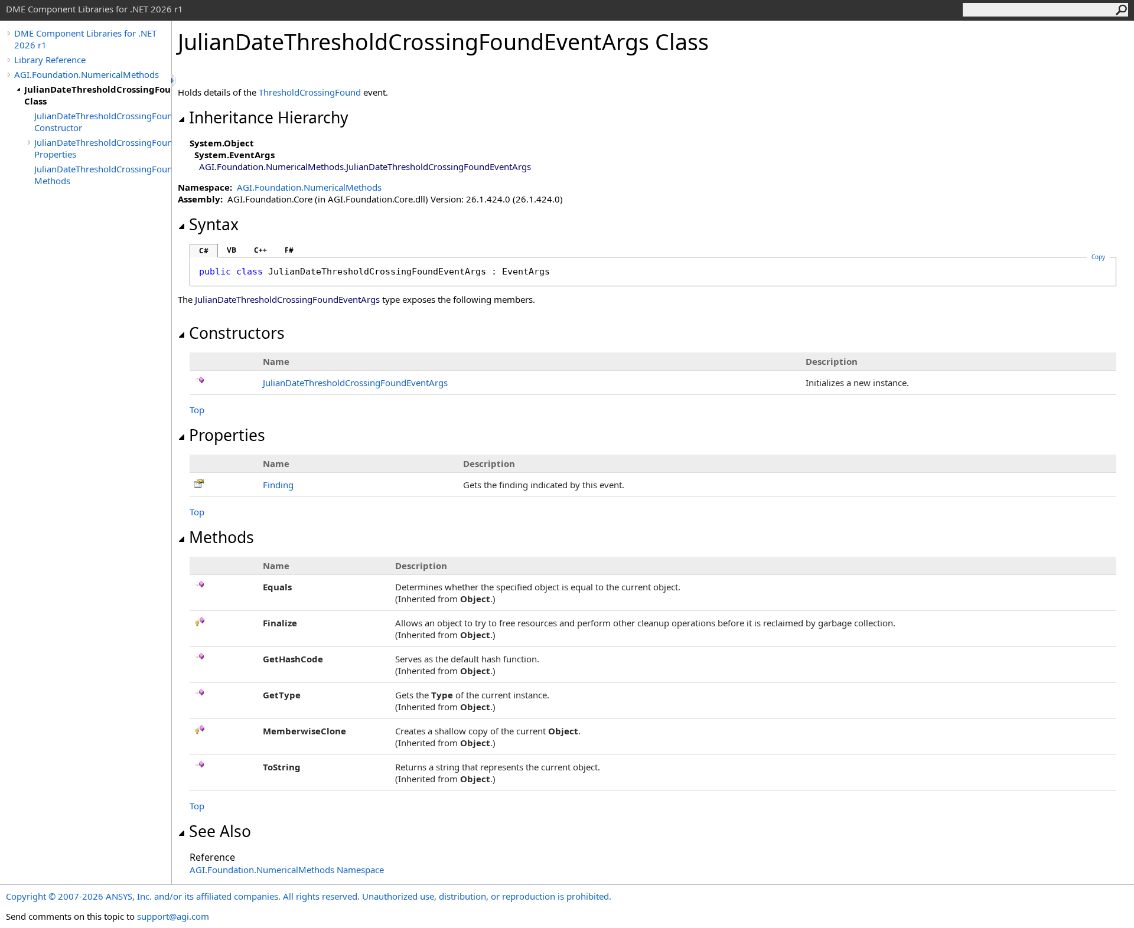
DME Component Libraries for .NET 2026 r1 (85, 39)
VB (231, 250)
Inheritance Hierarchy (268, 117)
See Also (220, 831)
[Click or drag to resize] (174, 80)
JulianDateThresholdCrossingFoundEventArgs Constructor (102, 121)
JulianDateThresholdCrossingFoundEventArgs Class (97, 95)
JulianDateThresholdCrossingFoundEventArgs (355, 382)
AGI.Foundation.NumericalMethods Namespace (287, 869)
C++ (260, 250)
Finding (278, 485)
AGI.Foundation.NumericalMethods (86, 74)
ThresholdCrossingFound (310, 92)
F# (289, 250)
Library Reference (50, 60)
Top (197, 410)
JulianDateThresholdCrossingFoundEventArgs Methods (102, 175)
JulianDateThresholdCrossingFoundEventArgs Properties (102, 148)
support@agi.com (173, 916)
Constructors (237, 333)
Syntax (214, 224)
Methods (221, 537)
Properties (227, 435)
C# (203, 251)
